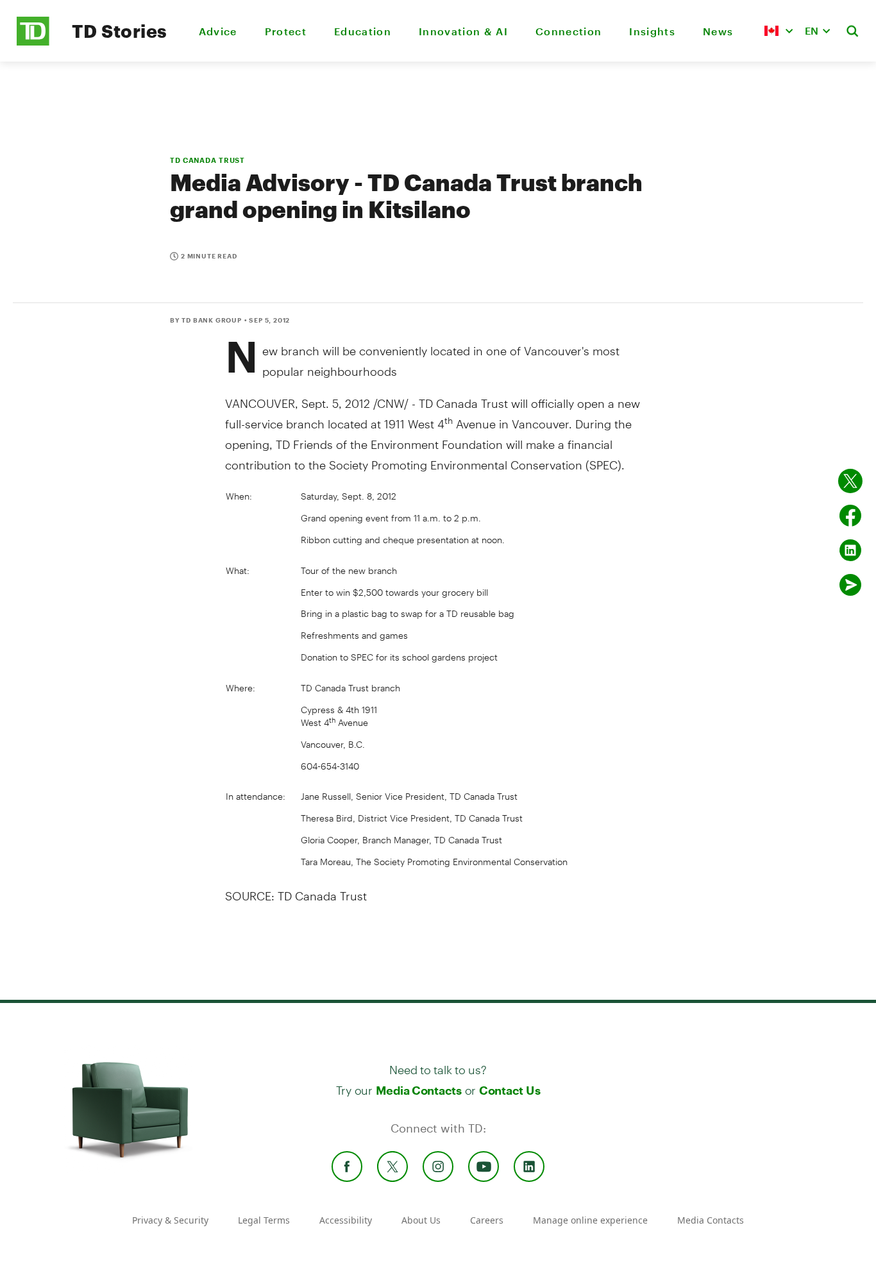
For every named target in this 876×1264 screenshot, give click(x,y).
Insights (652, 31)
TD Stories (119, 31)
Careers (486, 1220)
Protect (286, 31)
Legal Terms (264, 1220)
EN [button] (811, 30)
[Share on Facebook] (850, 515)
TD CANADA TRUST (207, 160)
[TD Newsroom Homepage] (33, 42)
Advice (218, 31)
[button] (778, 30)
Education (362, 31)
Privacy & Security (170, 1220)
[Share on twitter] (850, 481)
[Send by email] (850, 585)
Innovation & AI (463, 31)
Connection (568, 31)
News (718, 31)
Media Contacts (419, 1090)
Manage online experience (590, 1220)
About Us (421, 1220)
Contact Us (509, 1090)
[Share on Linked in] (850, 550)
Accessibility (345, 1220)
